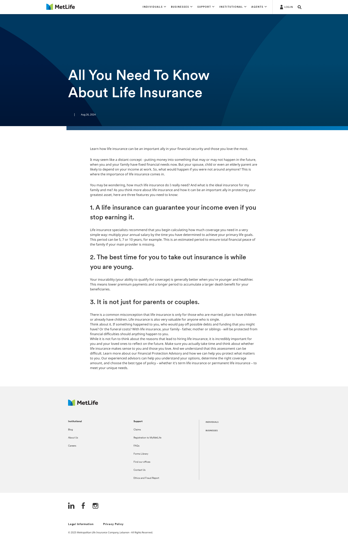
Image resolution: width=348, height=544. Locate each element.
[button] (154, 7)
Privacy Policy (113, 524)
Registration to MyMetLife (147, 438)
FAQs (136, 446)
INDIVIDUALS (212, 422)
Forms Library (141, 454)
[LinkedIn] (71, 506)
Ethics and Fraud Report (146, 478)
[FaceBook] (83, 506)
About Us (73, 438)
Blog (70, 430)
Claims (137, 430)
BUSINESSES (212, 431)
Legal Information (80, 524)
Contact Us (139, 470)
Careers (72, 446)
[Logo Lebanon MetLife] (83, 405)
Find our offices (142, 462)
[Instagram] (95, 506)
